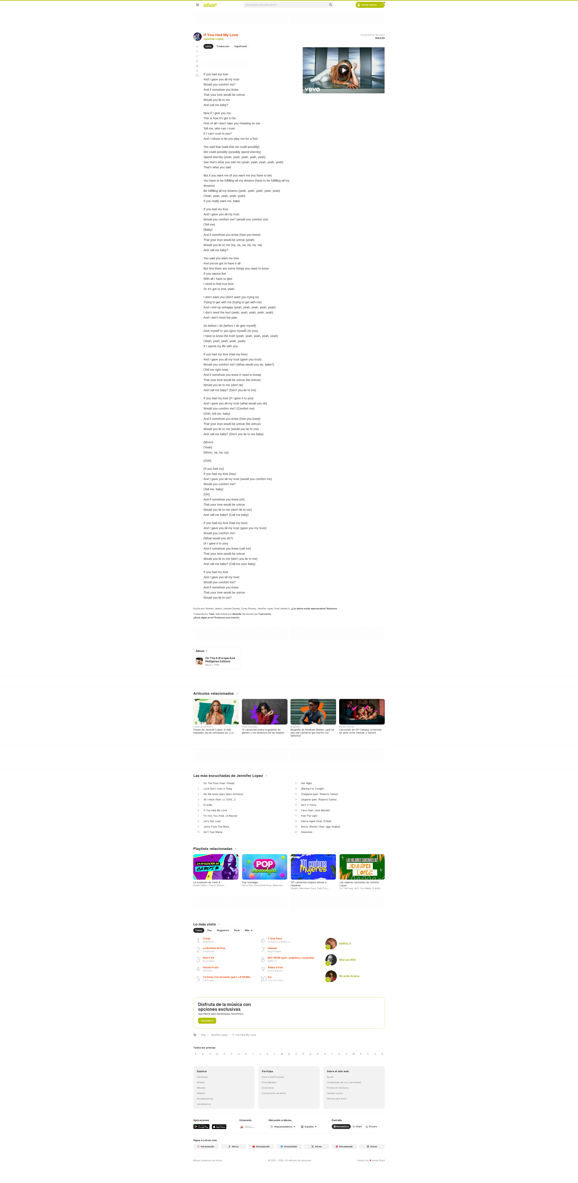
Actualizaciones (205, 1098)
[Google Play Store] (201, 1126)
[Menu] (197, 5)
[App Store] (219, 1126)
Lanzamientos (204, 1104)
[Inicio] (194, 1034)
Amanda (236, 614)
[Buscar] (331, 5)
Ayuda (330, 1077)
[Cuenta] (382, 5)
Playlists (201, 1093)
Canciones (202, 1077)
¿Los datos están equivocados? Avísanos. (314, 608)
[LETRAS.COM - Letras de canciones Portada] (210, 5)
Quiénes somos (335, 1093)
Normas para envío (336, 1098)
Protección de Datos (338, 1087)
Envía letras (268, 1087)
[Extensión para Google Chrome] (247, 1126)
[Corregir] (197, 71)
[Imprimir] (197, 66)
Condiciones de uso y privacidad (344, 1082)
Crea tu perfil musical (273, 1077)
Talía (211, 614)
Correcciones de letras (274, 1093)
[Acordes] (197, 61)
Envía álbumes (269, 1082)
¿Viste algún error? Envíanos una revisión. (216, 617)
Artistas (201, 1082)
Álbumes (201, 1087)
